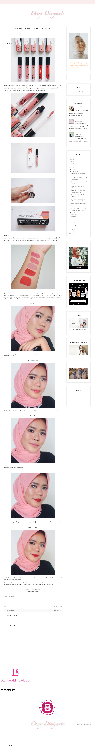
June (72, 220)
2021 (71, 159)
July (72, 218)
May (72, 222)
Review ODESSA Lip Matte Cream (79, 206)
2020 (71, 161)
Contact (70, 1)
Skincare (40, 1)
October (73, 212)
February (73, 227)
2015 (71, 233)
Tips (46, 1)
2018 (71, 165)
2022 (71, 158)
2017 (71, 167)
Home (22, 1)
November (73, 171)
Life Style (62, 1)
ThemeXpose (88, 724)
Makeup (34, 1)
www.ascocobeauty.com (35, 589)
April (72, 224)
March (72, 225)
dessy (27, 32)
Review (28, 1)
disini (5, 87)
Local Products (54, 1)
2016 (71, 231)
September (74, 214)
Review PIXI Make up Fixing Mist (78, 203)
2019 (71, 163)
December (73, 169)
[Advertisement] (9, 722)
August (73, 216)
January (73, 229)
